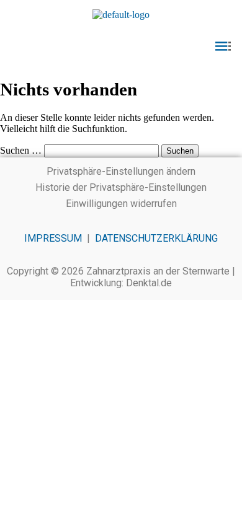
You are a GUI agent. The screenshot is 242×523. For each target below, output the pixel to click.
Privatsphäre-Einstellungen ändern (121, 171)
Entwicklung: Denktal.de (121, 283)
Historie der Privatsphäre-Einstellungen (121, 187)
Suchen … (21, 150)
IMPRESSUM (53, 238)
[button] (121, 47)
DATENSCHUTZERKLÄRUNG (156, 238)
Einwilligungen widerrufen (121, 203)
